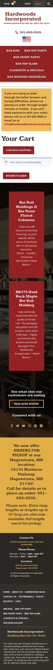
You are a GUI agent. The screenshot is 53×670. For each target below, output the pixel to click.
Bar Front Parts (26, 57)
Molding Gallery (13, 622)
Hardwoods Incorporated (23, 16)
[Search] (48, 3)
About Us (17, 591)
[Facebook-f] (12, 426)
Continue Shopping (18, 150)
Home (6, 591)
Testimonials (26, 596)
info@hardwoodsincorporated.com (27, 124)
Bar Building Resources (26, 77)
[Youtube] (23, 426)
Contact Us (9, 596)
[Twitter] (18, 426)
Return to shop (16, 175)
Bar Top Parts (35, 50)
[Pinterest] (35, 426)
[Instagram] (29, 426)
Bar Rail (13, 50)
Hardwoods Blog (35, 591)
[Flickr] (41, 426)
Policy (40, 596)
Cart (18, 601)
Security (8, 601)
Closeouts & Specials (26, 70)
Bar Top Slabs (27, 63)
